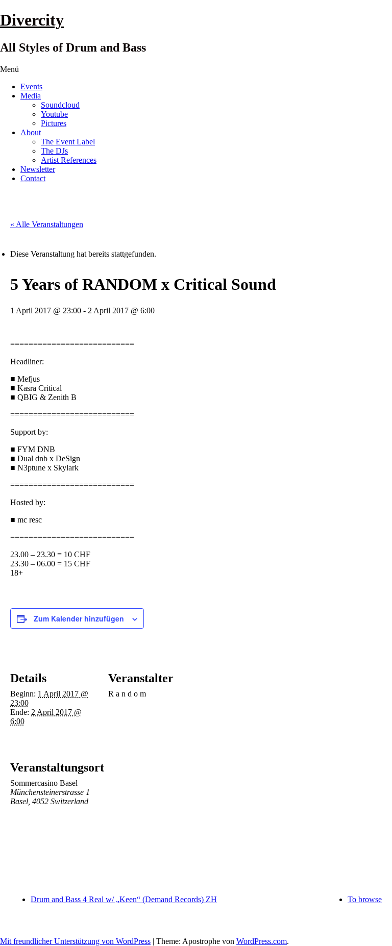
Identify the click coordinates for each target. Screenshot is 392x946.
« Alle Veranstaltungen (46, 224)
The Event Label (68, 141)
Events (31, 86)
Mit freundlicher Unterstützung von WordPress (75, 941)
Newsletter (37, 169)
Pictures (53, 123)
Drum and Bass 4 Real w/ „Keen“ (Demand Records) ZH (124, 899)
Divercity (32, 20)
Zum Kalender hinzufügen (79, 618)
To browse (365, 899)
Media (30, 95)
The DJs (54, 150)
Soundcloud (60, 105)
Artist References (68, 160)
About (30, 132)
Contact (32, 178)
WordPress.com (261, 941)
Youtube (54, 114)
